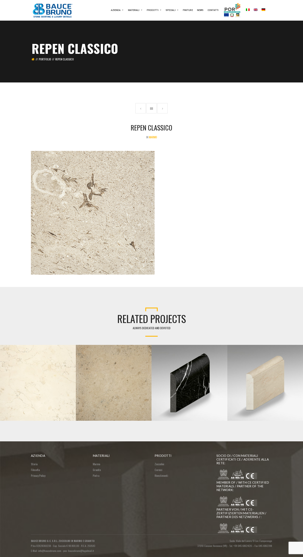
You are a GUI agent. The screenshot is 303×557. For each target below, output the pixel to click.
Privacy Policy (38, 475)
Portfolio (45, 59)
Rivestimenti (161, 475)
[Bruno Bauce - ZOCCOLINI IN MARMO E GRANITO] (53, 10)
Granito (97, 470)
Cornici (158, 470)
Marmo (96, 464)
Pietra (96, 475)
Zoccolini (159, 464)
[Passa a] (248, 10)
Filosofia (35, 470)
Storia (34, 464)
